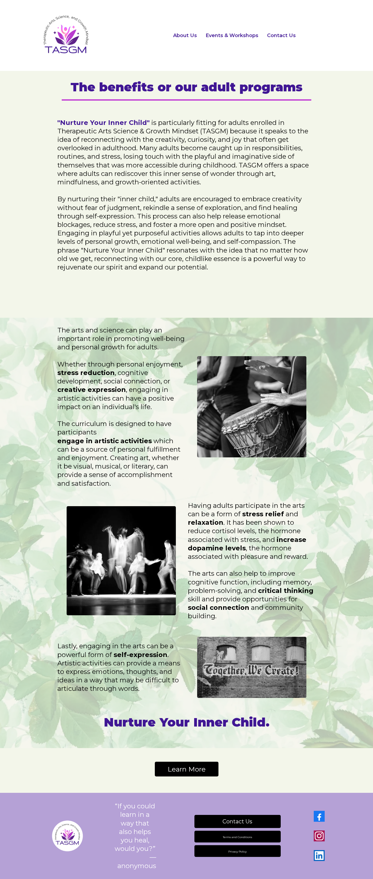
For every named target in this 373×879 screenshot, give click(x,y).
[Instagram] (319, 836)
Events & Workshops (232, 35)
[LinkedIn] (319, 855)
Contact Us (281, 35)
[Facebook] (319, 816)
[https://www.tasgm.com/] (85, 35)
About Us (185, 35)
